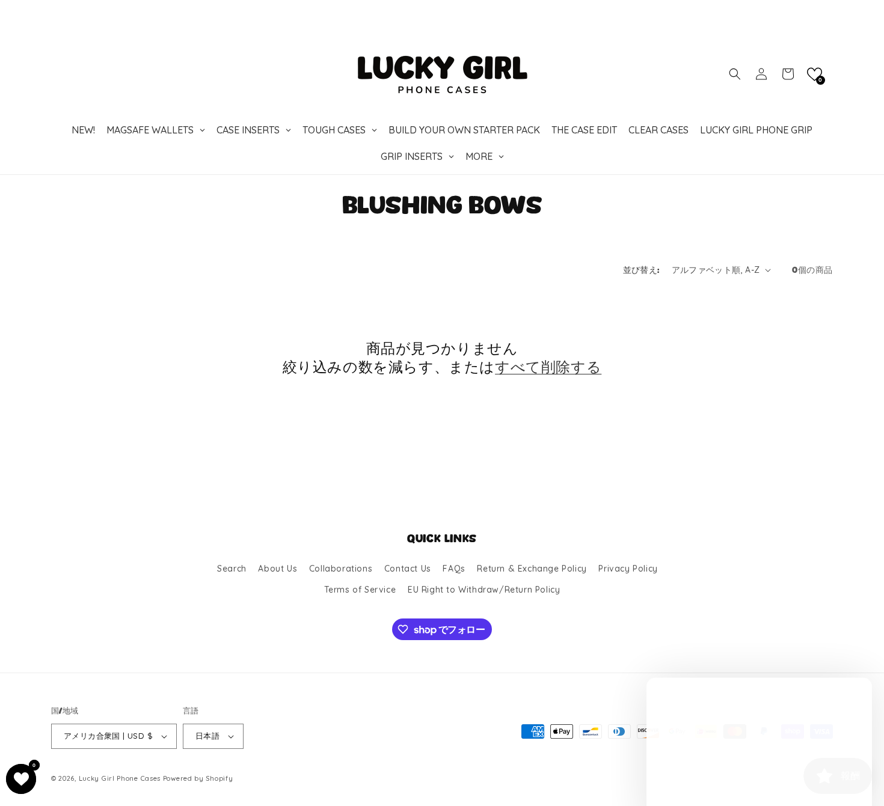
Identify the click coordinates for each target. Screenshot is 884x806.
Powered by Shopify (198, 778)
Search (232, 568)
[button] (735, 74)
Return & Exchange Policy (531, 568)
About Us (277, 568)
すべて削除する (548, 367)
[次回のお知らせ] (828, 11)
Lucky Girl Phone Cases (120, 778)
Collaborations (340, 568)
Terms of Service (360, 589)
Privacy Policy (627, 568)
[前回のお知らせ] (55, 11)
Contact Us (407, 568)
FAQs (454, 568)
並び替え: (641, 270)
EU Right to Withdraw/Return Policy (484, 589)
